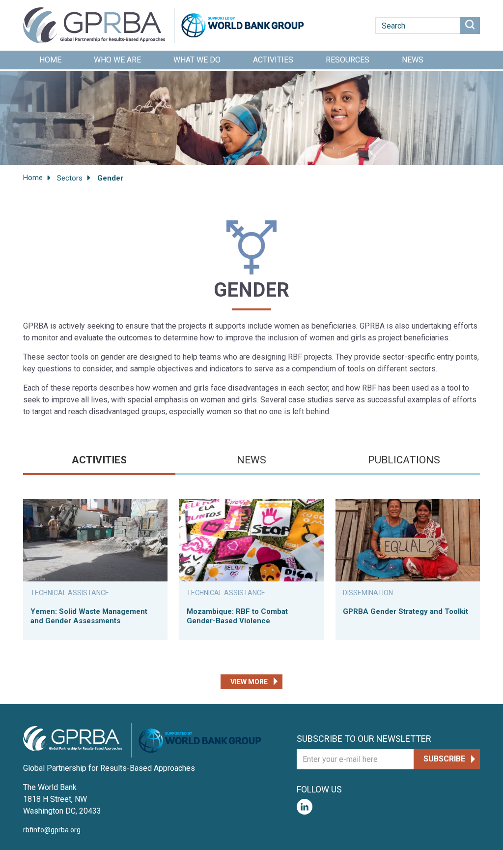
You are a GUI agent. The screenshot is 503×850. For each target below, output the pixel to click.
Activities (273, 59)
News (412, 59)
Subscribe (444, 758)
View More (249, 682)
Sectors (70, 178)
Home (50, 59)
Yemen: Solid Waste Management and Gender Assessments (88, 616)
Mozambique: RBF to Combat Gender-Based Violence (237, 616)
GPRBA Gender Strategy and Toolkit (405, 611)
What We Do (197, 59)
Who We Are (117, 59)
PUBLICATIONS (404, 460)
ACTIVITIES (99, 460)
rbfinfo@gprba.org (52, 830)
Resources (347, 59)
